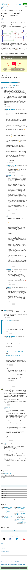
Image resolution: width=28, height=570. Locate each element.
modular (5, 493)
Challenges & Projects (5, 551)
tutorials (5, 491)
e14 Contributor (9, 320)
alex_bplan (6, 443)
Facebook (10, 539)
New (26, 8)
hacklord (6, 389)
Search (17, 4)
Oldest (10, 85)
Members (2, 543)
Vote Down (5, 106)
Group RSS (14, 530)
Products (2, 554)
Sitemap (12, 561)
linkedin (17, 539)
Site (14, 4)
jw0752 (5, 87)
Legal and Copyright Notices (5, 561)
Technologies (3, 548)
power (5, 497)
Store (2, 556)
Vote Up (4, 106)
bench (5, 489)
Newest (17, 85)
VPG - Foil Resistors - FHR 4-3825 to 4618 (15, 355)
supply (5, 495)
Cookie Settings (17, 561)
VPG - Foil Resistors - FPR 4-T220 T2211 (14, 351)
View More (17, 307)
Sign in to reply (9, 82)
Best (14, 85)
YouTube (24, 539)
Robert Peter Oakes (7, 19)
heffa (5, 310)
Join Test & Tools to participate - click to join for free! (14, 568)
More (3, 7)
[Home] (5, 4)
